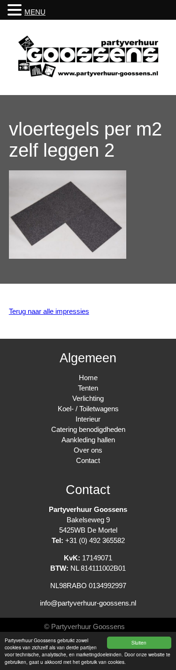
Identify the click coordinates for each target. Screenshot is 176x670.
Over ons (88, 450)
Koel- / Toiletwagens (88, 409)
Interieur (88, 419)
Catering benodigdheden (88, 429)
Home (88, 378)
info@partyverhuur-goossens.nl (88, 603)
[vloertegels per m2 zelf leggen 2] (67, 256)
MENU (35, 12)
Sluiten (138, 642)
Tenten (88, 388)
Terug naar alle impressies (49, 311)
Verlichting (88, 398)
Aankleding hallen (88, 440)
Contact (88, 460)
